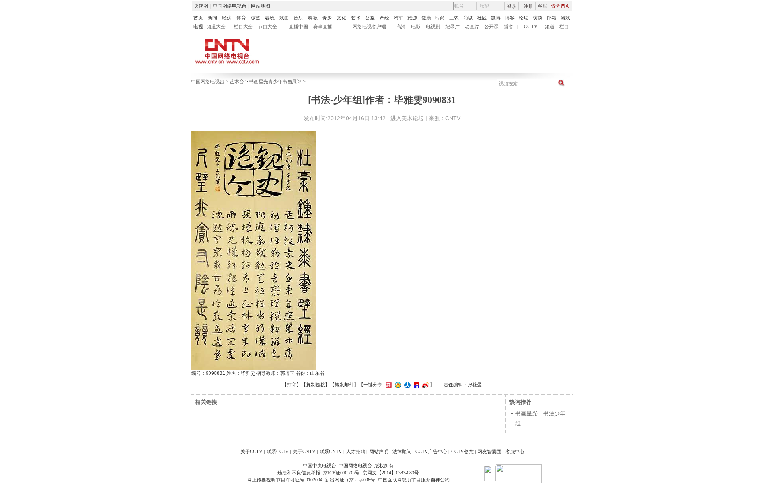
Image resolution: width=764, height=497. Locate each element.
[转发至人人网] (406, 385)
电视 (198, 26)
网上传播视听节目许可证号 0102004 (284, 480)
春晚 (270, 18)
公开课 (491, 26)
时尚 (440, 18)
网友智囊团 (489, 451)
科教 (313, 18)
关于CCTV (251, 451)
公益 (370, 18)
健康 (426, 18)
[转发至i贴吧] (415, 385)
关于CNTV (304, 451)
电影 (416, 26)
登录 (511, 6)
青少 (327, 18)
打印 (291, 385)
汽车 (398, 18)
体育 (241, 18)
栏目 (564, 26)
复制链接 (315, 385)
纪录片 (452, 26)
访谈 (537, 18)
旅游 (412, 18)
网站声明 (378, 451)
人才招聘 (355, 451)
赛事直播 (322, 26)
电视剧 (433, 26)
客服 (542, 6)
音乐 (298, 18)
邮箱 (551, 18)
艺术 (356, 18)
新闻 (212, 18)
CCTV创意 (462, 451)
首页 (198, 18)
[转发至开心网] (388, 385)
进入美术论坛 (407, 118)
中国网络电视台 (229, 6)
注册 (528, 6)
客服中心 (514, 451)
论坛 (523, 18)
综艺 (255, 18)
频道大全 (216, 26)
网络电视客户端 (369, 26)
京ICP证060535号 (341, 473)
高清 (401, 26)
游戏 (565, 18)
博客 (510, 18)
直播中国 (298, 26)
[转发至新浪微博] (424, 385)
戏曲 (284, 18)
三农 (454, 18)
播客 (508, 26)
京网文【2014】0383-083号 (391, 473)
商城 (468, 18)
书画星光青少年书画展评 (275, 81)
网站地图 (260, 6)
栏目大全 (243, 26)
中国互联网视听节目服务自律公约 (414, 480)
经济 (227, 18)
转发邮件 (344, 385)
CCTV (531, 26)
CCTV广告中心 (431, 451)
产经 (384, 18)
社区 (482, 18)
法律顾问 (401, 451)
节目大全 (267, 26)
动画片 (472, 26)
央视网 (201, 6)
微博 (496, 18)
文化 (341, 18)
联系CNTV (331, 451)
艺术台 (237, 81)
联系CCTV (278, 451)
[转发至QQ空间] (397, 385)
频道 (549, 26)
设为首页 (560, 6)
